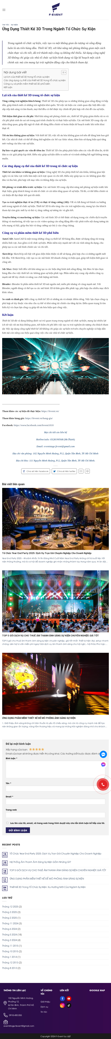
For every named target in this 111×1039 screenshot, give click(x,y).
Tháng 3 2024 (9, 940)
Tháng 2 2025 (9, 917)
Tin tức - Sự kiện (10, 25)
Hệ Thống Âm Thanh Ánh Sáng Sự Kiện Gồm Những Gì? (40, 862)
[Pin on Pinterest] (87, 471)
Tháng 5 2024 (9, 934)
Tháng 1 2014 (9, 956)
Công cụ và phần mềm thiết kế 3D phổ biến (27, 83)
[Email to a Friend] (81, 471)
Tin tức (44, 1011)
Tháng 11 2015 (10, 945)
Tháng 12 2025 (10, 906)
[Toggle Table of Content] (62, 72)
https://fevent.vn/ (50, 411)
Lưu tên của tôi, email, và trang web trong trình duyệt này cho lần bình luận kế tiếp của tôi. (57, 822)
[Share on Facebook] (35, 471)
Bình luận (11, 758)
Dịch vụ (44, 1006)
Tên (8, 783)
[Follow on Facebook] (62, 998)
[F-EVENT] (55, 10)
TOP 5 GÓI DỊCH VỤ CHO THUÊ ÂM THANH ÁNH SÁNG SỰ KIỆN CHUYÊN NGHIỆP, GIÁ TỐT (58, 870)
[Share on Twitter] (64, 471)
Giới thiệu (45, 1001)
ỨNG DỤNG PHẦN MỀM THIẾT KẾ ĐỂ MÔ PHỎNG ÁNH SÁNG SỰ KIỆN (47, 878)
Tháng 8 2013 (9, 967)
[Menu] (4, 9)
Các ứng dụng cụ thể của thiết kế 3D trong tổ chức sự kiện (35, 80)
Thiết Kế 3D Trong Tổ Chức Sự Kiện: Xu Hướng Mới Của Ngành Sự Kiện (48, 887)
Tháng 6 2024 (9, 928)
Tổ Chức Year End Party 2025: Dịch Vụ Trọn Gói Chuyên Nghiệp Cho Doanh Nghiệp (55, 853)
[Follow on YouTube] (68, 998)
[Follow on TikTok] (68, 1005)
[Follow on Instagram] (62, 1005)
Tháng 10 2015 (10, 951)
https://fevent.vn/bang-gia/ (39, 418)
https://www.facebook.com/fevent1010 (34, 425)
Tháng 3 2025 (9, 912)
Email (9, 796)
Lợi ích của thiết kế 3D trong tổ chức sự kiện (27, 76)
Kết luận (8, 87)
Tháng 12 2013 (10, 962)
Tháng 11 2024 (10, 923)
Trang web (11, 809)
